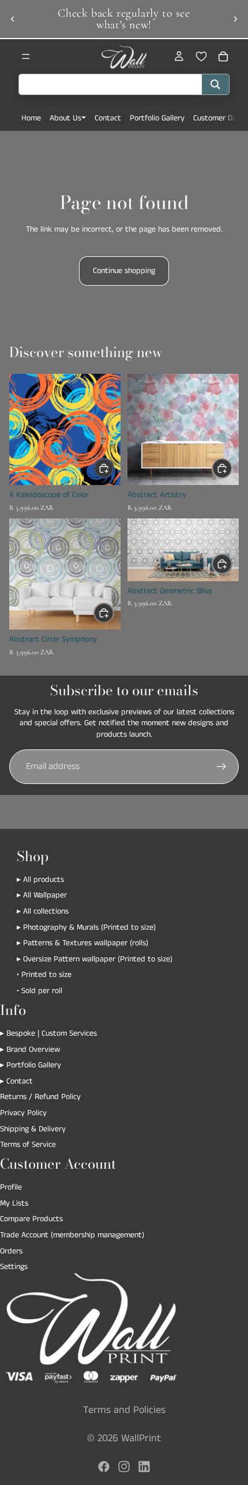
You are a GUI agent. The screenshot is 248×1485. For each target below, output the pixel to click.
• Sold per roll (39, 991)
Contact (108, 118)
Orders (11, 1251)
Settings (14, 1266)
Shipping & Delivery (33, 1129)
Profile (11, 1187)
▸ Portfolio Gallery (30, 1065)
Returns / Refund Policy (40, 1097)
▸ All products (40, 879)
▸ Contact (16, 1081)
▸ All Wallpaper (42, 895)
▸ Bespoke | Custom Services (48, 1033)
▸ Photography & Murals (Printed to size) (86, 927)
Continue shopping (124, 270)
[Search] (215, 84)
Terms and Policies (124, 1410)
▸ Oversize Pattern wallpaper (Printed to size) (94, 959)
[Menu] (26, 56)
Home (31, 118)
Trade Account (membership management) (72, 1235)
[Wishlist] (201, 56)
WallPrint (141, 1438)
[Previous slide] (12, 19)
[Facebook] (104, 1466)
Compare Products (31, 1219)
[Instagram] (124, 1466)
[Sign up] (221, 767)
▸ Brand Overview (30, 1049)
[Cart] (223, 56)
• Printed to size (44, 975)
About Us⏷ (68, 118)
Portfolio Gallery (157, 118)
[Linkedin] (144, 1466)
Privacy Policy (23, 1113)
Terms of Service (28, 1144)
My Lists (14, 1203)
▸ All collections (43, 911)
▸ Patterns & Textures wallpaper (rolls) (82, 943)
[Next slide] (235, 19)
